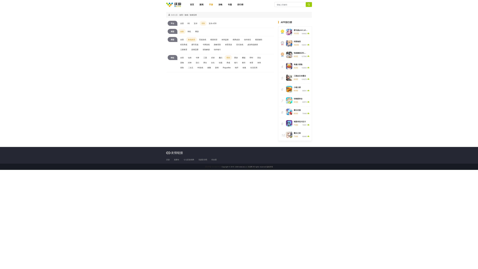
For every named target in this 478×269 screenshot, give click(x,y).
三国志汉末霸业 (300, 75)
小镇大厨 (297, 87)
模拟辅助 (258, 39)
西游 (236, 57)
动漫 (220, 62)
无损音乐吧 (202, 159)
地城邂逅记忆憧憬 (301, 53)
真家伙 (176, 159)
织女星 (214, 159)
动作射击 (247, 39)
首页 (192, 4)
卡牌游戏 (206, 44)
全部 (182, 23)
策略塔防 (217, 44)
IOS (203, 23)
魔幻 (220, 57)
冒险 (182, 67)
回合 (259, 57)
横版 (243, 57)
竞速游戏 (202, 39)
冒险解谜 (206, 49)
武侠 (213, 57)
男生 (205, 62)
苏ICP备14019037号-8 (213, 167)
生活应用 (253, 67)
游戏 (186, 15)
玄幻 (197, 62)
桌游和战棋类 (252, 44)
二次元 (190, 67)
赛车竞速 (194, 44)
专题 (230, 4)
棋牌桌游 (236, 39)
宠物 (182, 62)
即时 (251, 57)
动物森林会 (298, 98)
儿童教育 (183, 49)
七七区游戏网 (189, 159)
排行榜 (240, 4)
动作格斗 (217, 49)
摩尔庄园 (297, 110)
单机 (189, 31)
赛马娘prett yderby (301, 30)
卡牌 (197, 57)
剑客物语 (297, 41)
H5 (188, 23)
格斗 (236, 62)
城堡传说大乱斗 (300, 121)
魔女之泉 (297, 133)
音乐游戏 (239, 44)
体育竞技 (228, 44)
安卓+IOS (212, 23)
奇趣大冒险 (298, 64)
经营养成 (183, 44)
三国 (205, 57)
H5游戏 (200, 67)
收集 (244, 67)
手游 (211, 4)
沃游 (168, 159)
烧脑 (209, 67)
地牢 (236, 67)
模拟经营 (213, 39)
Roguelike (227, 67)
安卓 (195, 23)
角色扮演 (191, 39)
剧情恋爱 (194, 49)
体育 (251, 62)
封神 (189, 62)
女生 (213, 62)
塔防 (228, 57)
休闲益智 (225, 39)
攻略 (220, 4)
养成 (228, 62)
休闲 (259, 62)
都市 (243, 62)
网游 (197, 31)
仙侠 (189, 57)
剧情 (217, 67)
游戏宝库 (193, 15)
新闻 (202, 4)
